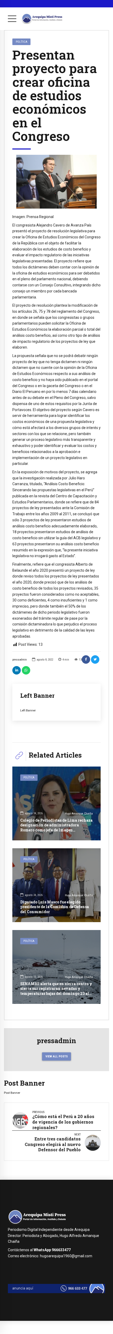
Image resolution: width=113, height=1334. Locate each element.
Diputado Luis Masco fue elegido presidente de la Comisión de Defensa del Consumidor (54, 906)
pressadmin (19, 659)
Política (21, 42)
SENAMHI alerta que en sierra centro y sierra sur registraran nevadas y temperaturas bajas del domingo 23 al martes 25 (56, 991)
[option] (56, 182)
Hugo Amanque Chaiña (79, 813)
